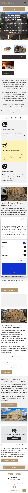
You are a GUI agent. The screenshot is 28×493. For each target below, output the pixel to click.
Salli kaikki (14, 264)
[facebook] (14, 487)
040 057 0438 (14, 481)
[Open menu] (25, 3)
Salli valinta (14, 268)
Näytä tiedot (21, 260)
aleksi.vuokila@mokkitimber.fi (15, 484)
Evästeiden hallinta (14, 490)
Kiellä (14, 272)
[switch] (24, 247)
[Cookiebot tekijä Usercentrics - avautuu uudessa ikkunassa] (20, 219)
